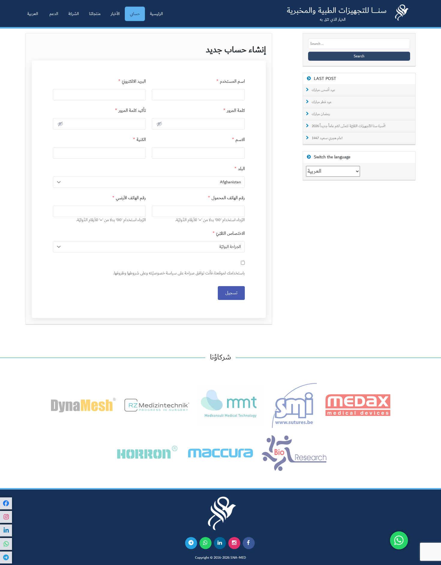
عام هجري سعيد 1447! (327, 138)
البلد (239, 169)
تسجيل (231, 293)
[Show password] (159, 124)
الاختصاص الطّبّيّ (228, 233)
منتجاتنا (94, 13)
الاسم (238, 139)
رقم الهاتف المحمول (226, 198)
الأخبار (115, 13)
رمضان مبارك (321, 114)
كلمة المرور (234, 110)
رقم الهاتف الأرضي (129, 198)
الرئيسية (156, 13)
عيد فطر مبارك (322, 102)
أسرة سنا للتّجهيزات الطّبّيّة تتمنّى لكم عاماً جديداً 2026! (349, 126)
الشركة (73, 13)
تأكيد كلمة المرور (130, 110)
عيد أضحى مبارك (323, 90)
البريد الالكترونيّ (132, 81)
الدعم (54, 13)
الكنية (139, 139)
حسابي (135, 13)
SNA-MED (238, 558)
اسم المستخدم (230, 81)
